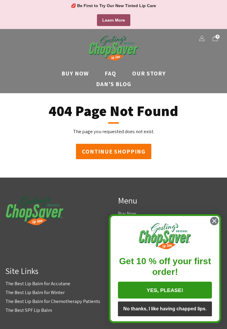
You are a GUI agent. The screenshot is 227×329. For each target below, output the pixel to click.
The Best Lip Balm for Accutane (37, 283)
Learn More (113, 20)
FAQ (110, 73)
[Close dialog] (214, 221)
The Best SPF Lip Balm (28, 310)
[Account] (202, 38)
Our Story (149, 73)
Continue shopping (113, 151)
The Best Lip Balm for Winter (35, 292)
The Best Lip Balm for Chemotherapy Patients (52, 301)
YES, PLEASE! (165, 290)
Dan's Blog (113, 84)
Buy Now (75, 73)
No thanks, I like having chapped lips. (165, 308)
